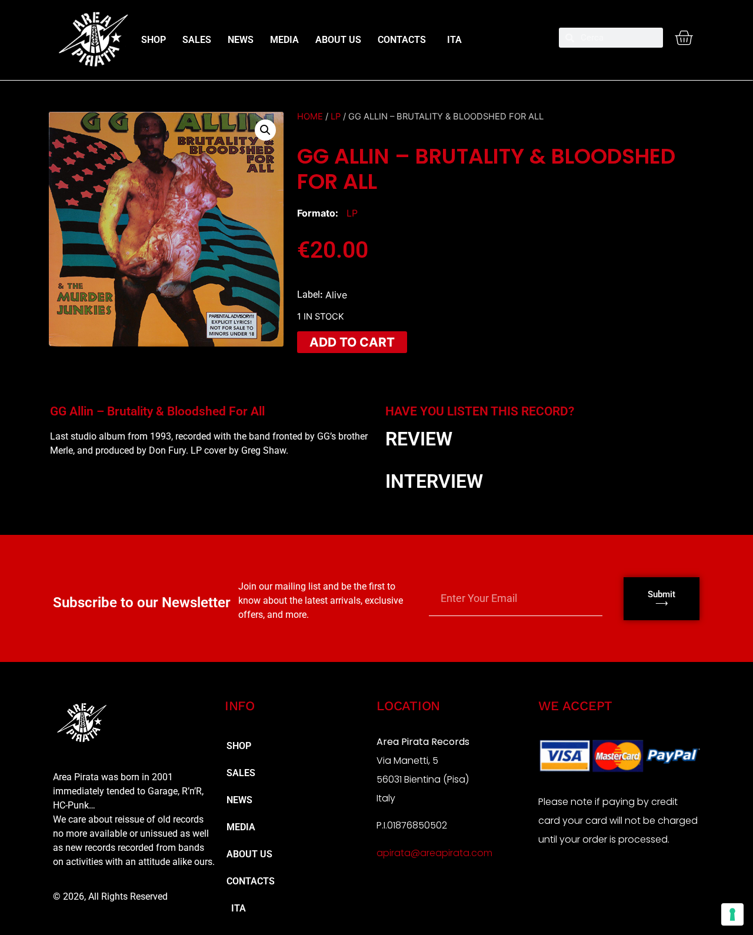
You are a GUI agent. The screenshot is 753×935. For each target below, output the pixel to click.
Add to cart (352, 342)
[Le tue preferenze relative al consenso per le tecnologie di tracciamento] (732, 914)
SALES (196, 39)
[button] (265, 130)
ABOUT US (338, 39)
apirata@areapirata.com (434, 853)
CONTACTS (402, 39)
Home (310, 116)
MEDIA (284, 39)
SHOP (153, 39)
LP (336, 116)
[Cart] (683, 37)
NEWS (241, 39)
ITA (452, 39)
